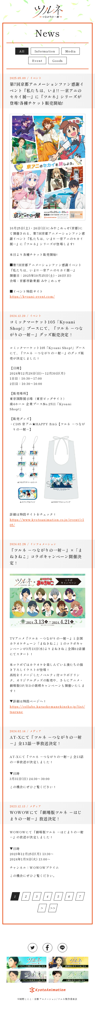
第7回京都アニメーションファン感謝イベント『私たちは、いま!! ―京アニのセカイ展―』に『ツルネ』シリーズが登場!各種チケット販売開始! (47, 93)
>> (53, 908)
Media (70, 51)
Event (37, 60)
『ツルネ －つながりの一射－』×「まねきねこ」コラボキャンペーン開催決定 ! (46, 556)
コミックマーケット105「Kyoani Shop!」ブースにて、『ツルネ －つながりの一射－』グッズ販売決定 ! (46, 328)
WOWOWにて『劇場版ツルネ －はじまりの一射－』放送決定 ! (46, 815)
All (22, 51)
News (47, 32)
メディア (35, 731)
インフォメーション (43, 544)
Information (45, 51)
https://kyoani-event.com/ (32, 296)
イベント (36, 78)
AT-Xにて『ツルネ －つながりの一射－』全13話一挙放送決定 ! (46, 740)
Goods (57, 60)
